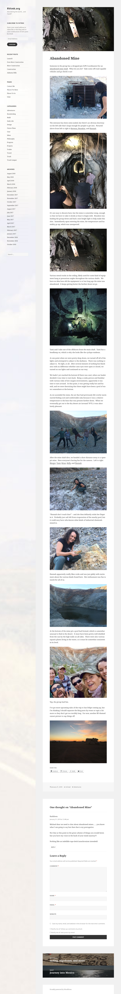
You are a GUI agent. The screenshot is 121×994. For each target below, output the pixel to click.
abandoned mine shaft (59, 69)
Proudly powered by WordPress (60, 989)
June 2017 (10, 216)
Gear (8, 132)
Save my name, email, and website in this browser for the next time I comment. (78, 924)
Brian (63, 463)
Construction (11, 69)
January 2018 (11, 191)
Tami (59, 463)
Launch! (10, 59)
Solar (9, 97)
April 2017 (10, 223)
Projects (10, 146)
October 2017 (11, 202)
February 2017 (12, 230)
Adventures (11, 110)
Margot (53, 463)
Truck (9, 156)
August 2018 (11, 174)
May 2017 (10, 220)
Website (53, 914)
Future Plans (11, 128)
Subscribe (12, 44)
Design (9, 125)
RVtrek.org (13, 8)
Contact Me (11, 86)
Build (9, 118)
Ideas (9, 135)
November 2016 (12, 241)
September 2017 (12, 205)
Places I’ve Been (12, 90)
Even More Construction (15, 62)
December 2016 (12, 237)
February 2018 (12, 188)
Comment (54, 866)
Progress (10, 142)
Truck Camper (12, 160)
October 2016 (11, 244)
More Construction (13, 66)
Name (53, 896)
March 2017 (11, 227)
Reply (53, 847)
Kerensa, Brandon (78, 128)
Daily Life (10, 121)
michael (68, 787)
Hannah (93, 128)
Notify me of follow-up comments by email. (66, 929)
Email (53, 905)
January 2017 (11, 234)
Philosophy (11, 139)
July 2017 (10, 213)
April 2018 (10, 181)
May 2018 (10, 177)
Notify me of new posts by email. (63, 932)
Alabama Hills (12, 73)
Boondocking (11, 114)
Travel (9, 153)
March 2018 (11, 184)
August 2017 (11, 209)
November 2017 (12, 198)
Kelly (69, 463)
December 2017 (12, 195)
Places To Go (11, 93)
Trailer (9, 149)
